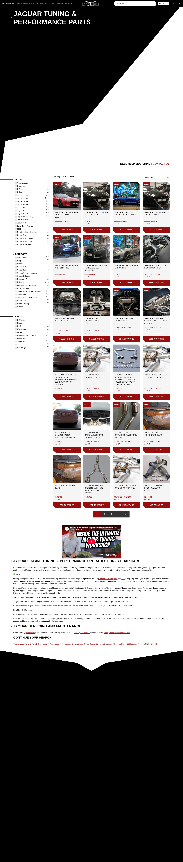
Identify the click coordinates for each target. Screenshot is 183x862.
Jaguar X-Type (22, 204)
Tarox (19, 344)
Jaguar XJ (111, 644)
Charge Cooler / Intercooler (27, 273)
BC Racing (21, 320)
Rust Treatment (23, 288)
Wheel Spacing (23, 304)
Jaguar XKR (21, 223)
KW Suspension (23, 329)
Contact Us (161, 163)
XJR (151, 644)
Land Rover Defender (25, 226)
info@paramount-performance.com (117, 633)
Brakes (20, 264)
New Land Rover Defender (27, 232)
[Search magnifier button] (153, 3)
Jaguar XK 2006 (138, 644)
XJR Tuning (55, 581)
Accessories (21, 258)
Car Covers (21, 267)
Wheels (20, 307)
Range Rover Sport (24, 241)
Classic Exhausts (23, 276)
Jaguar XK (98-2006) (25, 217)
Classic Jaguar (22, 183)
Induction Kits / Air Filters (26, 285)
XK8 (115, 579)
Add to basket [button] (67, 229)
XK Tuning (106, 579)
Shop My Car (8, 3)
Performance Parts (27, 3)
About (68, 3)
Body (19, 261)
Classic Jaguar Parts (21, 644)
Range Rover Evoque (25, 238)
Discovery (21, 186)
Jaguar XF (21, 211)
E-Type (20, 192)
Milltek (19, 332)
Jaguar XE (21, 207)
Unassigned (21, 301)
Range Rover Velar (24, 244)
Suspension (21, 294)
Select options (156, 283)
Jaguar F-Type (22, 198)
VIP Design (21, 348)
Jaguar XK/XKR (23, 220)
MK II (19, 229)
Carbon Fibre (22, 270)
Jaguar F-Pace (22, 195)
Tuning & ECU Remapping (27, 297)
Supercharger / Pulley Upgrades (29, 291)
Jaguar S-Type (22, 201)
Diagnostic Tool (23, 279)
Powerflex (21, 338)
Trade (59, 3)
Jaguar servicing (30, 633)
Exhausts (20, 282)
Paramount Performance (26, 335)
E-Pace (20, 189)
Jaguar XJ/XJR (23, 214)
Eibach (20, 323)
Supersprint (21, 341)
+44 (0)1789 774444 (82, 633)
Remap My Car (46, 3)
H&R (19, 326)
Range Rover (22, 235)
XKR (123, 579)
